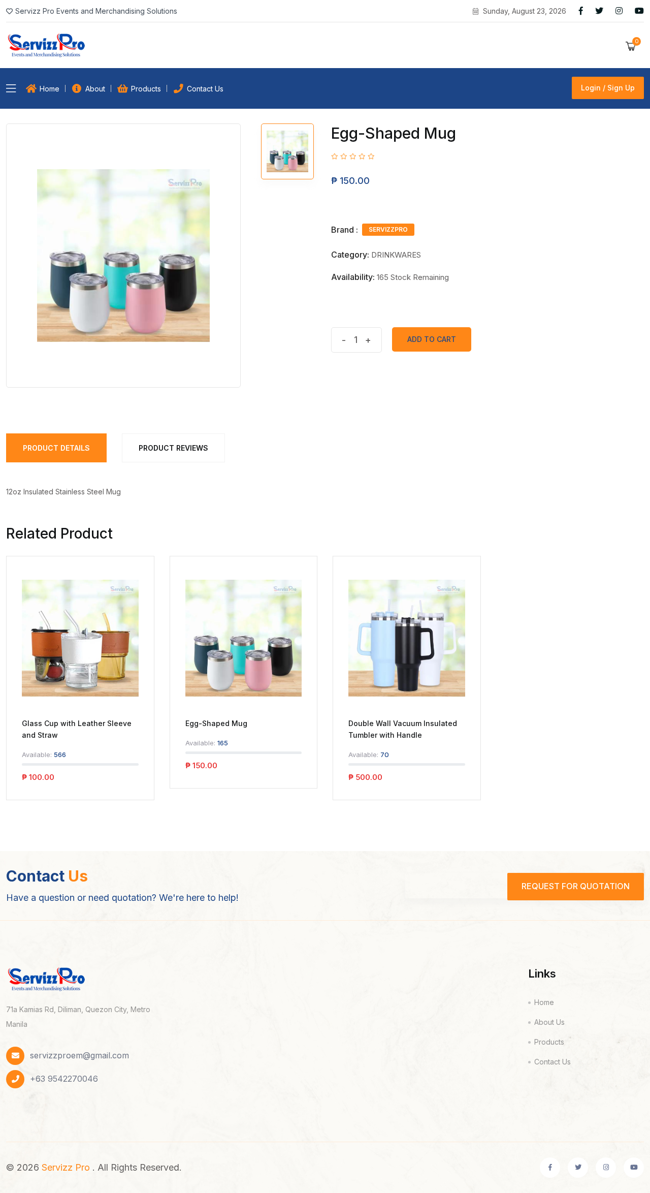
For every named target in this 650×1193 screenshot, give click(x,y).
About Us (549, 1022)
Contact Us (205, 88)
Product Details (56, 448)
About (95, 88)
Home (49, 88)
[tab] (287, 151)
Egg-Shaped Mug (216, 723)
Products (146, 88)
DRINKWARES (396, 255)
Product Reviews (173, 448)
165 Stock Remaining (413, 277)
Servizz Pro (66, 1167)
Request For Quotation (576, 886)
